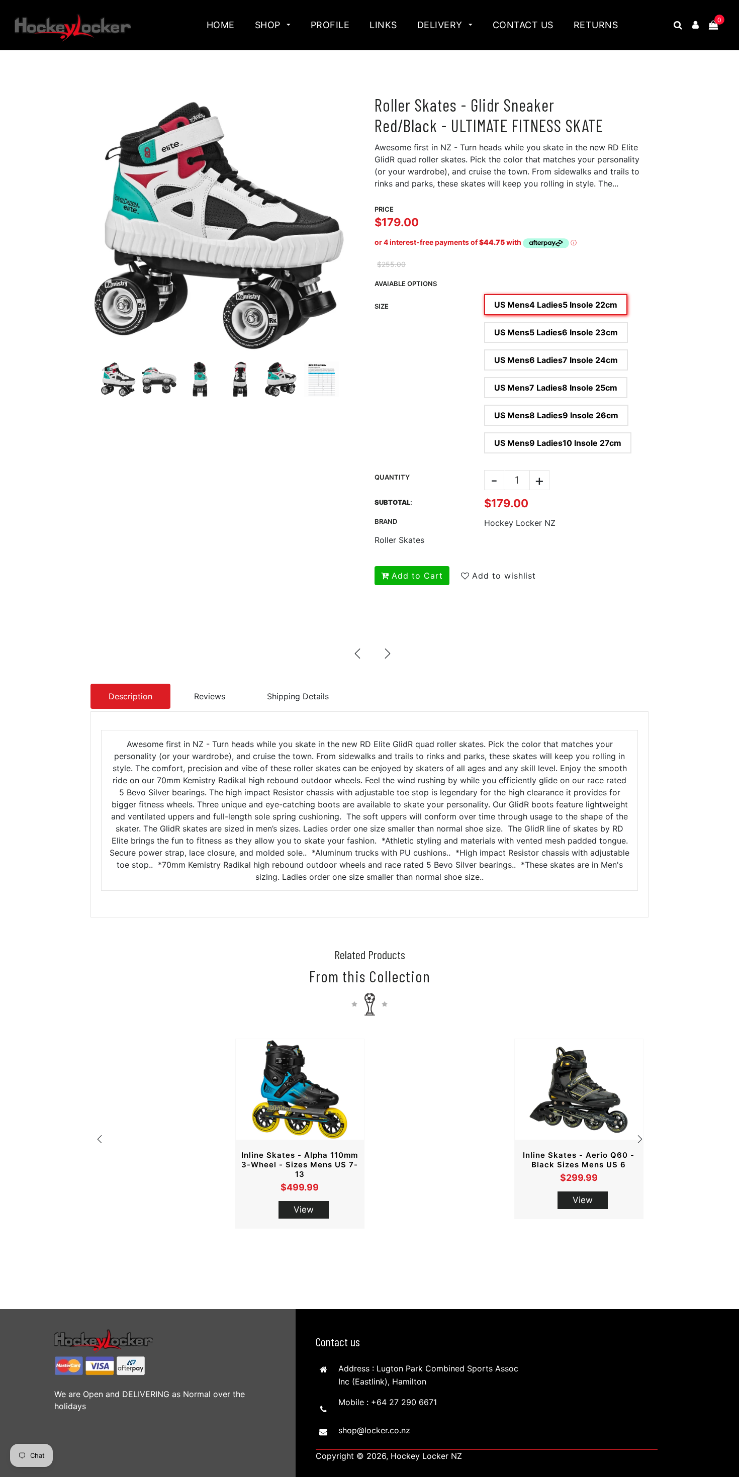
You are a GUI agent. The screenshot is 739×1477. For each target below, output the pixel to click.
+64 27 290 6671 (404, 1402)
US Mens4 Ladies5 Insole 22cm (555, 305)
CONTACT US (523, 25)
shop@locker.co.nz (374, 1430)
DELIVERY (441, 25)
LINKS (383, 25)
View (304, 1210)
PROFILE (330, 25)
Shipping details (298, 696)
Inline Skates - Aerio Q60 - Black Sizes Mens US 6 (578, 1159)
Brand (386, 521)
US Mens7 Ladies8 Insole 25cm (555, 388)
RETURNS (596, 25)
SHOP (269, 25)
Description (130, 696)
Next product (387, 653)
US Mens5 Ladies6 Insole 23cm (556, 332)
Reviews (209, 696)
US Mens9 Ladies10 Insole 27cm (557, 443)
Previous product (356, 653)
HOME (221, 25)
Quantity (392, 477)
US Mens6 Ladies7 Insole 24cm (556, 360)
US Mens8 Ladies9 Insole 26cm (556, 415)
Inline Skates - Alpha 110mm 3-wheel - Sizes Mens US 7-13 (299, 1164)
